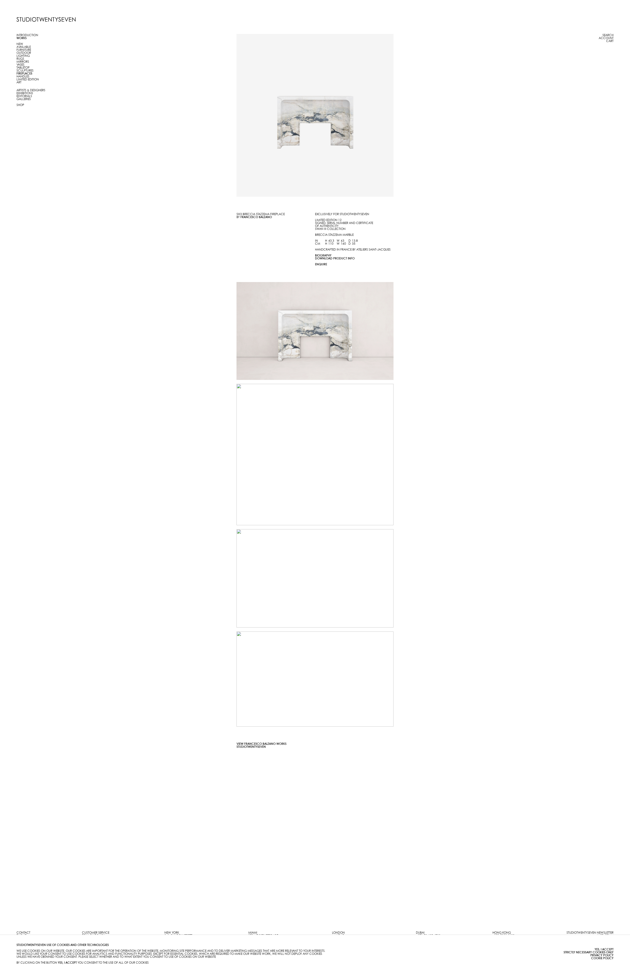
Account (606, 38)
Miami (252, 932)
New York (171, 932)
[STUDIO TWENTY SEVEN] (46, 19)
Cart (610, 41)
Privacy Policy (602, 955)
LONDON (338, 932)
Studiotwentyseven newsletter (590, 932)
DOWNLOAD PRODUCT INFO (335, 258)
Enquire (321, 264)
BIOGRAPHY (323, 255)
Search (608, 35)
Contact (23, 932)
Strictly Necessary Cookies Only (589, 952)
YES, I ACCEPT (604, 949)
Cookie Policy (602, 958)
